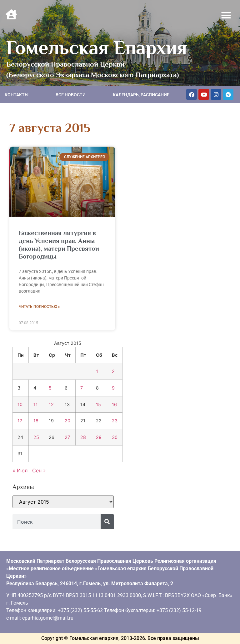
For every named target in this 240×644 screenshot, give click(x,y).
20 (67, 420)
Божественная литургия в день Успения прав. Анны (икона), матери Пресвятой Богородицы (59, 244)
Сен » (39, 470)
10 (20, 404)
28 (83, 437)
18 (35, 420)
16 (114, 404)
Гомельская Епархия (96, 47)
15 (98, 404)
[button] (226, 15)
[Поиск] (107, 521)
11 (35, 404)
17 (20, 420)
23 (115, 420)
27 (67, 437)
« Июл (20, 470)
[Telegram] (228, 94)
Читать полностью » (39, 306)
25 (36, 437)
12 (51, 404)
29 (99, 437)
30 (115, 437)
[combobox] (56, 521)
